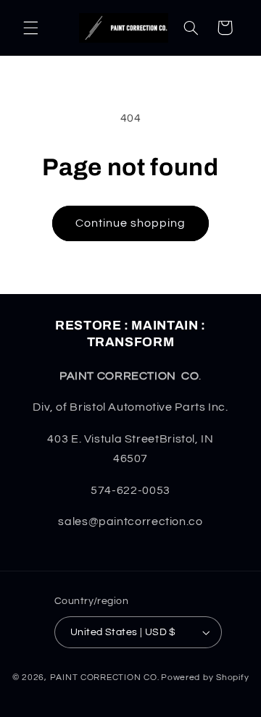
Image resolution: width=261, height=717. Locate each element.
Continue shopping (130, 223)
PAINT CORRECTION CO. (105, 678)
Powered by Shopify (205, 678)
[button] (30, 27)
